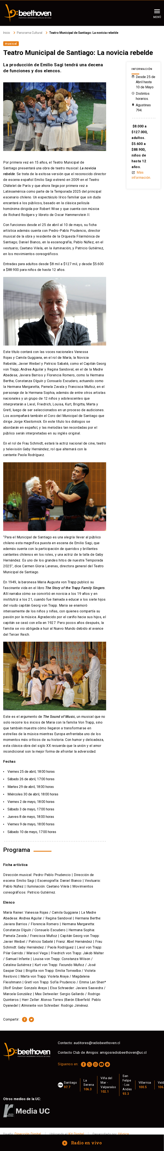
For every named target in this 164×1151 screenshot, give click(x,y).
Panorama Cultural (29, 32)
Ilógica (123, 1134)
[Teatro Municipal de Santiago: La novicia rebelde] (24, 1019)
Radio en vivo (82, 1142)
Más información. (141, 175)
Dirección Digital (28, 1134)
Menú (157, 17)
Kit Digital (76, 1134)
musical (11, 43)
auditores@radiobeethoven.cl (97, 1043)
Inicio (6, 32)
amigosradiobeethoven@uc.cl (123, 1053)
